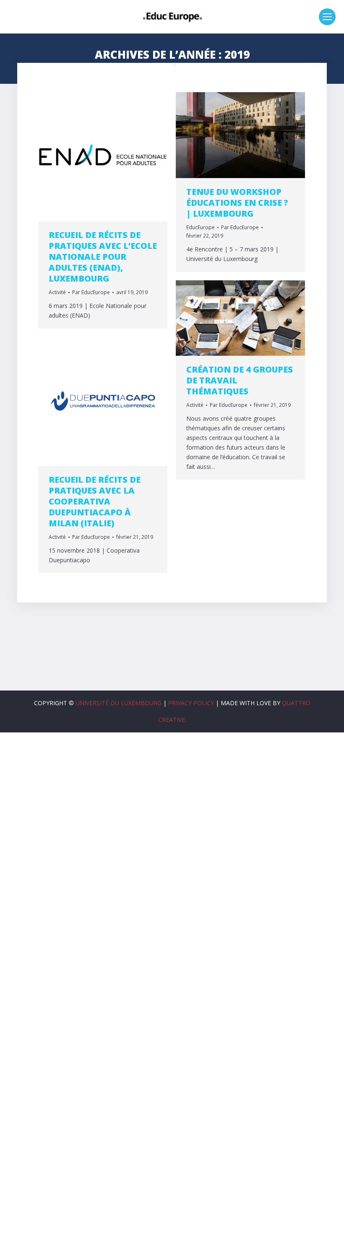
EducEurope (200, 227)
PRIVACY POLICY (191, 703)
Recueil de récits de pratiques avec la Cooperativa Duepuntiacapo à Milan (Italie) (95, 501)
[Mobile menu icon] (327, 16)
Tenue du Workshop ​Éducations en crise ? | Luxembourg (237, 202)
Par (91, 292)
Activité (57, 292)
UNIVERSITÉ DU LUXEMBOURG (119, 703)
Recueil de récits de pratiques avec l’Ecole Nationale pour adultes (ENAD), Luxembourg (103, 256)
